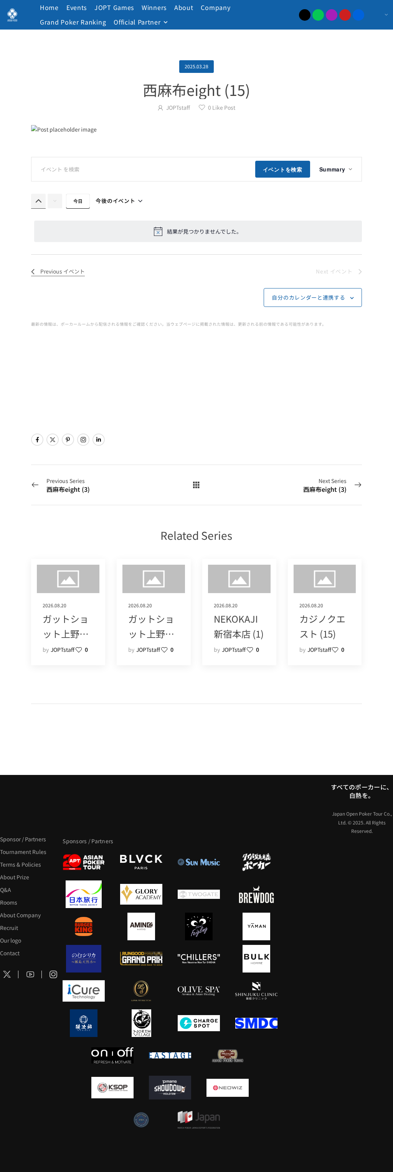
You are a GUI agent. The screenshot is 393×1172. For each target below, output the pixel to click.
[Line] (318, 15)
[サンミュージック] (199, 862)
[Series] (196, 485)
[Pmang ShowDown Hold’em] (170, 1087)
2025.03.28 (196, 66)
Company (215, 7)
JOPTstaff (178, 107)
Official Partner (137, 21)
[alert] (198, 231)
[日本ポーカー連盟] (227, 1055)
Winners (154, 7)
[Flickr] (358, 15)
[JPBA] (141, 1119)
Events (76, 7)
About (183, 7)
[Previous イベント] (38, 201)
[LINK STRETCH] (141, 990)
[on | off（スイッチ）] (112, 1055)
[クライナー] (199, 926)
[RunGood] (141, 958)
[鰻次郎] (84, 1023)
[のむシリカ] (84, 958)
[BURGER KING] (84, 926)
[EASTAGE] (170, 1055)
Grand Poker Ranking (73, 21)
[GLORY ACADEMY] (141, 894)
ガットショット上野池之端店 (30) (66, 633)
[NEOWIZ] (227, 1087)
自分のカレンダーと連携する (308, 297)
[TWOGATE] (199, 894)
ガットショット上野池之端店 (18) (151, 633)
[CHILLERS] (199, 958)
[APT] (84, 862)
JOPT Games (114, 7)
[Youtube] (345, 15)
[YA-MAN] (256, 926)
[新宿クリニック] (256, 990)
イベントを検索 (282, 169)
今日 (78, 201)
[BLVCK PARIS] (141, 862)
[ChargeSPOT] (199, 1023)
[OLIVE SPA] (199, 990)
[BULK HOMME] (256, 958)
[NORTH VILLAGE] (141, 1023)
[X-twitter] (304, 15)
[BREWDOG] (256, 894)
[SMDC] (256, 1023)
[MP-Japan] (199, 1119)
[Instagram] (331, 15)
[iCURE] (84, 990)
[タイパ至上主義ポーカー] (256, 862)
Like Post (221, 107)
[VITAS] (141, 926)
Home (49, 7)
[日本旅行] (84, 894)
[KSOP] (112, 1087)
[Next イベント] (55, 201)
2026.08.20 (54, 605)
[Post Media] (196, 129)
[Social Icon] (37, 440)
